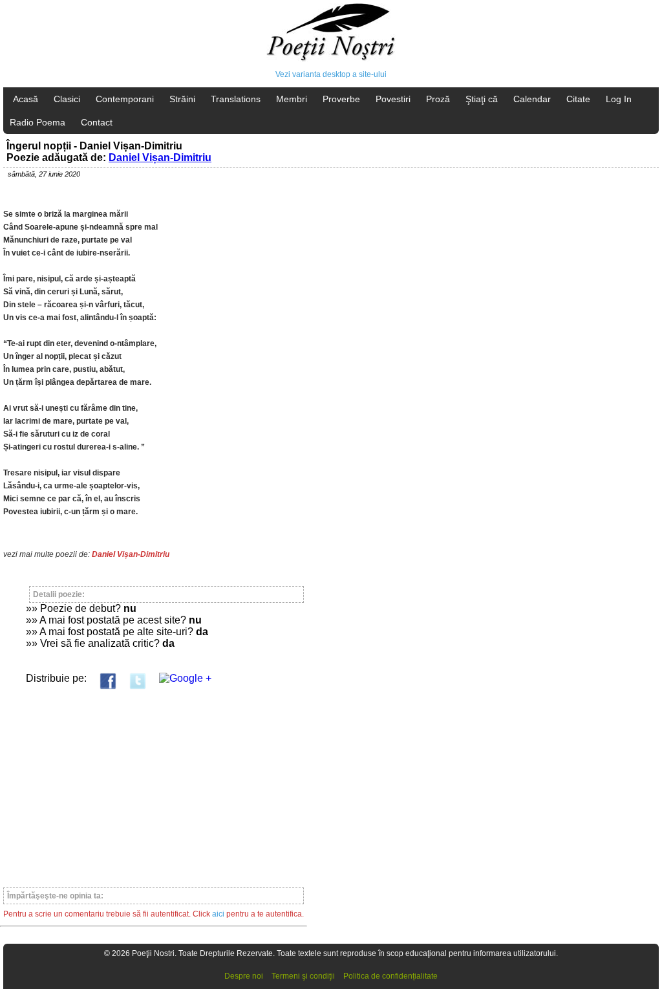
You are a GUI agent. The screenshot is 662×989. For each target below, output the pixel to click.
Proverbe (341, 99)
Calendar (532, 99)
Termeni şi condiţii (303, 976)
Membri (291, 99)
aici (218, 913)
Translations (236, 99)
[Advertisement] (153, 782)
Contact (96, 122)
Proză (438, 99)
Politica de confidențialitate (390, 976)
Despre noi (243, 976)
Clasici (67, 99)
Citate (578, 99)
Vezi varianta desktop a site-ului (331, 74)
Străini (182, 99)
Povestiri (393, 99)
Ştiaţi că (481, 99)
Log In (619, 99)
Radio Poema (37, 122)
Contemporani (125, 99)
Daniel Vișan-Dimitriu (160, 157)
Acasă (25, 99)
